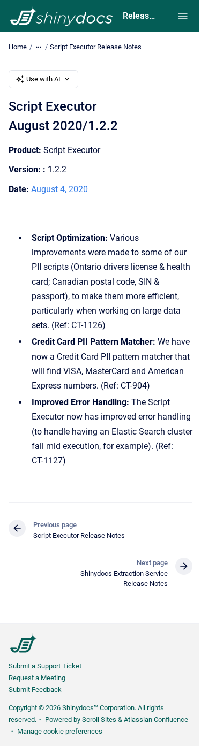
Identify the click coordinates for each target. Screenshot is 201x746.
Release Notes (139, 16)
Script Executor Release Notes (96, 47)
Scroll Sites (99, 719)
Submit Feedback (35, 690)
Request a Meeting (37, 678)
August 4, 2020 (59, 189)
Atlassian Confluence (156, 719)
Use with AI (43, 79)
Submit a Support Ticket (45, 666)
